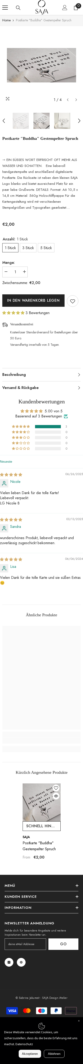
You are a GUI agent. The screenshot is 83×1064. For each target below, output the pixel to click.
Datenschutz (24, 1044)
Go (63, 944)
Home (6, 20)
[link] (41, 741)
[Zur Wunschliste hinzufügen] (72, 301)
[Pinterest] (21, 962)
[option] (41, 65)
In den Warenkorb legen (33, 300)
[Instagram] (9, 962)
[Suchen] (18, 8)
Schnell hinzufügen (43, 826)
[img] (11, 474)
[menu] (5, 7)
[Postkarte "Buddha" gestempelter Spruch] (42, 802)
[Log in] (64, 7)
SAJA (26, 837)
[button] (68, 100)
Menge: (8, 262)
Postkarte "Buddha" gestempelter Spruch (39, 846)
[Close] (79, 1021)
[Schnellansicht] (56, 796)
